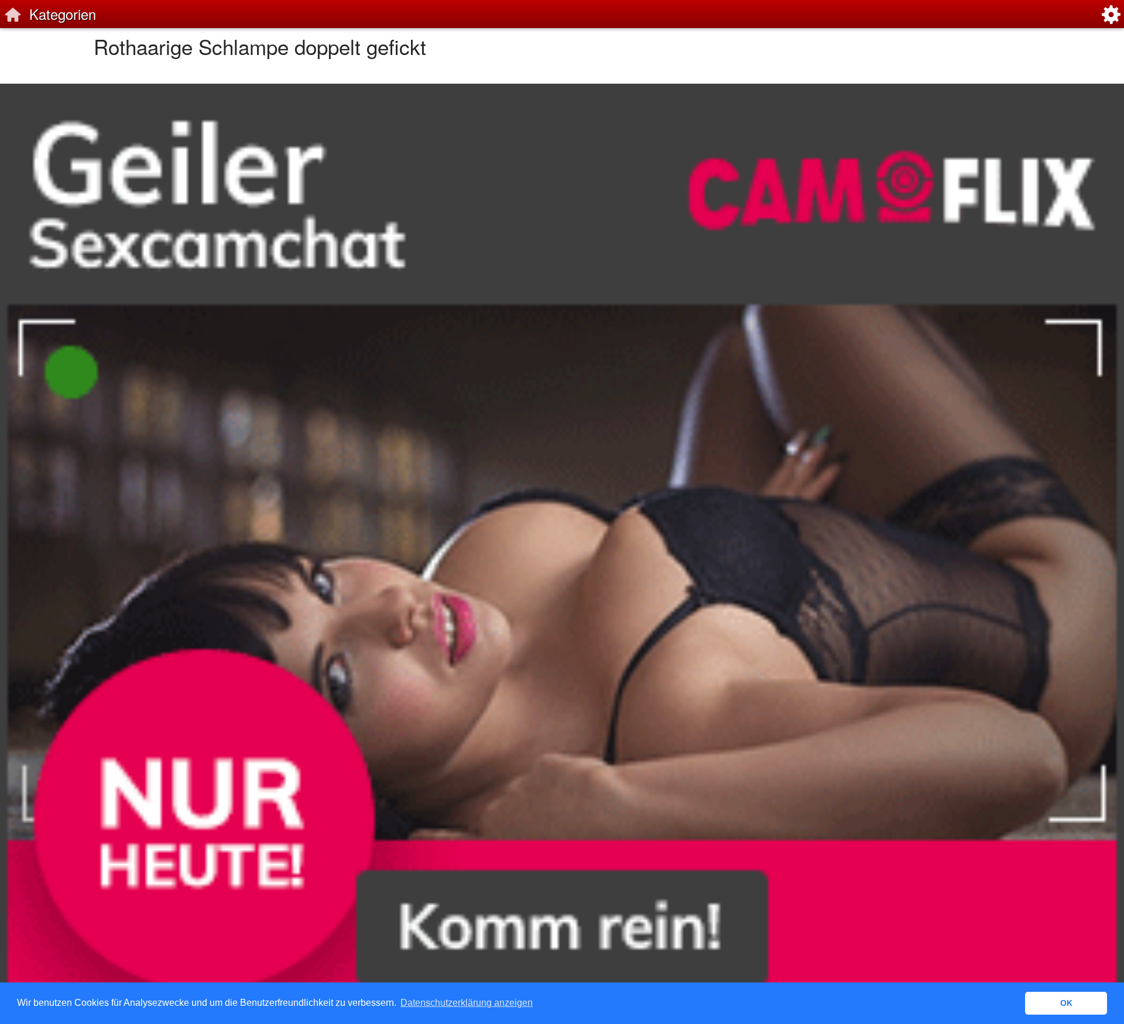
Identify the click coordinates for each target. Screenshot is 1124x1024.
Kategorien (62, 14)
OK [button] (1066, 1003)
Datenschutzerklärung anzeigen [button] (466, 1003)
